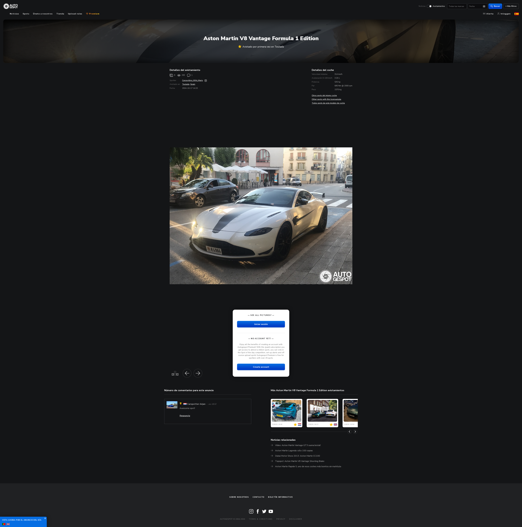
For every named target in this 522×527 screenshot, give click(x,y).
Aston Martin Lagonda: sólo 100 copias (294, 450)
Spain (192, 84)
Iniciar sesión (261, 324)
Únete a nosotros (42, 13)
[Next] (355, 431)
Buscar (497, 6)
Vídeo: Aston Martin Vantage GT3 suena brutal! (298, 445)
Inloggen (506, 13)
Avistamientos (439, 6)
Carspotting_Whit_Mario (192, 80)
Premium (93, 13)
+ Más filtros (511, 6)
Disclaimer (295, 519)
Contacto (258, 497)
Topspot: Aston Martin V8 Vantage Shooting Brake (299, 461)
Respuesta (185, 415)
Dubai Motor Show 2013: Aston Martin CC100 (297, 455)
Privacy (280, 519)
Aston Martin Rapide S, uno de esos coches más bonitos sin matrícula (308, 466)
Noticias (422, 6)
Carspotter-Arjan (196, 404)
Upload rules (75, 13)
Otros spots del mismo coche (324, 95)
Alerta (489, 13)
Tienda (60, 13)
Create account (261, 366)
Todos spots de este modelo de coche (328, 103)
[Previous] (349, 431)
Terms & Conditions (260, 519)
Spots (26, 13)
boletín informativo (280, 497)
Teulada (185, 84)
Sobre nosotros (239, 497)
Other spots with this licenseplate (326, 99)
